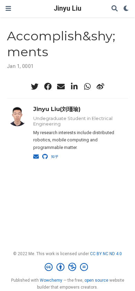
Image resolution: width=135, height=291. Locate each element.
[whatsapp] (87, 86)
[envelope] (61, 86)
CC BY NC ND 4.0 (106, 253)
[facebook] (48, 86)
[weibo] (100, 86)
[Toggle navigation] (8, 8)
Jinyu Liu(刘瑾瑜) (57, 109)
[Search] (114, 9)
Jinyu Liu (67, 8)
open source (96, 280)
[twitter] (34, 86)
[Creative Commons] (68, 267)
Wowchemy (51, 280)
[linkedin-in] (74, 86)
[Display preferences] (126, 9)
